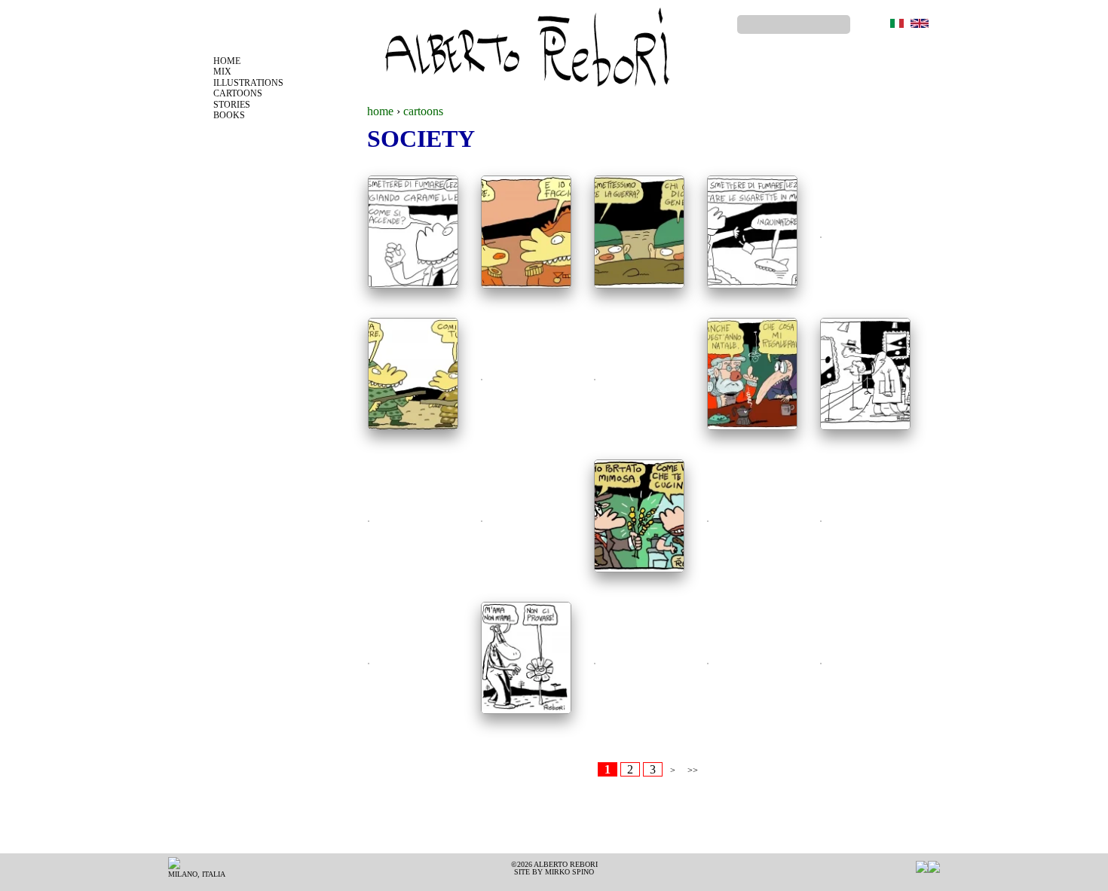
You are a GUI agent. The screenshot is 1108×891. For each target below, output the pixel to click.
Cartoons (237, 93)
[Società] (897, 23)
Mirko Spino (569, 872)
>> (692, 770)
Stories (231, 104)
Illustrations (248, 83)
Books (229, 115)
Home (226, 61)
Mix (222, 71)
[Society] (920, 23)
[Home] (525, 51)
